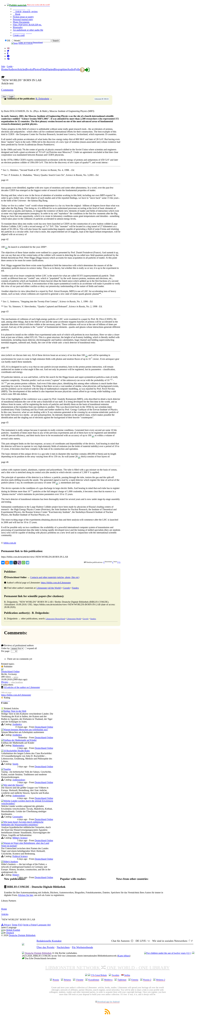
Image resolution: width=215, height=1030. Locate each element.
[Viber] (19, 562)
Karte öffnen (124, 955)
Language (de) (44, 925)
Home (4, 909)
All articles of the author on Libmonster (22, 687)
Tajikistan (121, 980)
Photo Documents (21, 22)
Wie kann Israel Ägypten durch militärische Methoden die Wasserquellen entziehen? (22, 823)
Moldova (108, 980)
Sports (15, 764)
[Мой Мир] (11, 562)
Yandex (75, 588)
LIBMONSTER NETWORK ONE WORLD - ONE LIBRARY (107, 967)
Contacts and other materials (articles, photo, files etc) (54, 577)
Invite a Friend (30, 925)
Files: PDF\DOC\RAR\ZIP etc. (27, 24)
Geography (17, 816)
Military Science (19, 838)
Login (9, 66)
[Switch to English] (8, 48)
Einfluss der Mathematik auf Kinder (20, 740)
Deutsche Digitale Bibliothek (22, 935)
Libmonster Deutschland (55, 619)
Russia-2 (147, 980)
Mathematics (18, 745)
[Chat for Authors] (8, 56)
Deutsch (10, 932)
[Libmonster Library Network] (193, 953)
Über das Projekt (45, 947)
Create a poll (19, 35)
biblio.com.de (10, 543)
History (15, 875)
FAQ (20, 925)
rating (16, 677)
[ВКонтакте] (3, 562)
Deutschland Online (10, 671)
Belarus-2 (160, 980)
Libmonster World (74, 619)
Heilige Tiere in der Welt (15, 711)
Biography (18, 27)
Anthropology (18, 779)
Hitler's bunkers (11, 861)
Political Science (20, 856)
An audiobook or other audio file (28, 30)
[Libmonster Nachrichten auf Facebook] (189, 940)
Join (3, 66)
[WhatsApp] (23, 562)
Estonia (134, 980)
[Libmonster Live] (8, 58)
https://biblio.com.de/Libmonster (56, 582)
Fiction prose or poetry (23, 17)
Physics (4, 682)
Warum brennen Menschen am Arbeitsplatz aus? (26, 729)
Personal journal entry (23, 19)
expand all (32, 648)
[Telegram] (27, 562)
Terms (14, 925)
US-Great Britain (99, 975)
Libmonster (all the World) (49, 588)
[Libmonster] (23, 944)
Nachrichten (63, 947)
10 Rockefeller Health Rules (17, 750)
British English (13, 930)
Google (66, 588)
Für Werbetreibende (82, 947)
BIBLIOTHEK (25, 43)
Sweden (115, 975)
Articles (4, 914)
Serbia (127, 975)
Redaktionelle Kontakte (49, 940)
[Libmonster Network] (167, 953)
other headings (17, 682)
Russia (56, 980)
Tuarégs (7, 769)
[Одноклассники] (7, 562)
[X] (15, 562)
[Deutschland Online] (2, 669)
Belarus (67, 980)
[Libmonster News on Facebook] (7, 53)
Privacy (7, 925)
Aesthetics (17, 724)
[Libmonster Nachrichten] (192, 940)
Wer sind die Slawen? (14, 785)
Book (17, 14)
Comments (7, 89)
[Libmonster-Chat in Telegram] (133, 940)
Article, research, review (26, 11)
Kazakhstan (93, 980)
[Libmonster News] (8, 51)
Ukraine (79, 980)
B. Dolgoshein (42, 98)
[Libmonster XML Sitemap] (107, 1013)
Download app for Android (108, 1002)
